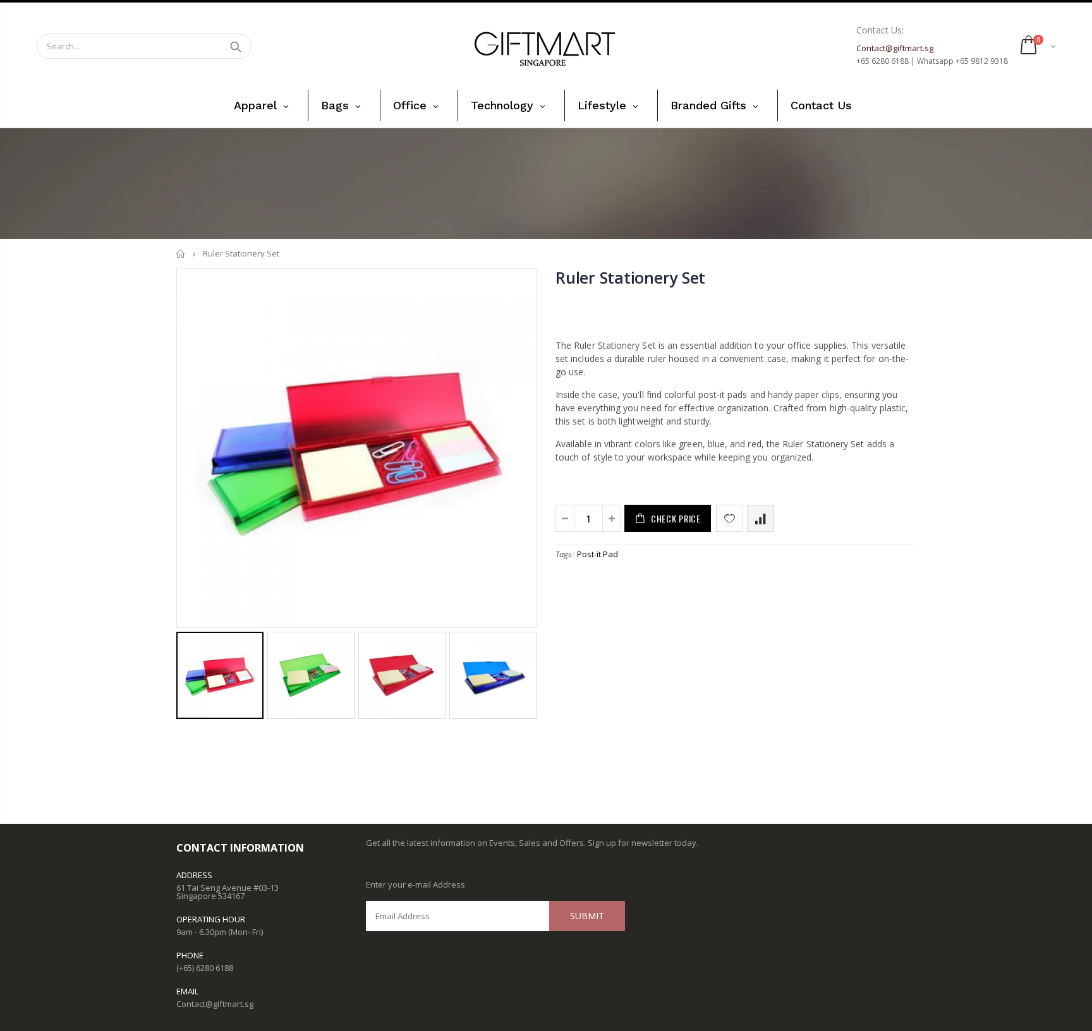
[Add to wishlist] (729, 518)
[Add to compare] (760, 518)
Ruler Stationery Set (630, 277)
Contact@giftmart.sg (214, 1004)
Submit (587, 916)
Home (181, 254)
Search (235, 46)
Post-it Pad (597, 554)
